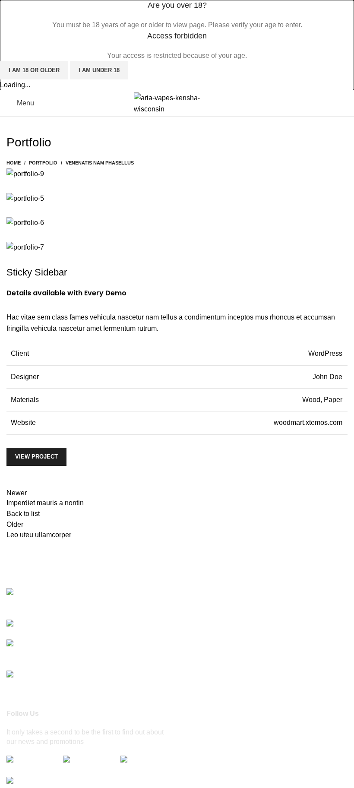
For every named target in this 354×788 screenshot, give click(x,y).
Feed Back (200, 704)
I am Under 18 (99, 70)
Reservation (202, 655)
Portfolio (43, 162)
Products (197, 623)
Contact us (199, 688)
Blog (190, 671)
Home (13, 162)
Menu (192, 639)
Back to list (23, 513)
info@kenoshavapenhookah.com (56, 656)
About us (197, 607)
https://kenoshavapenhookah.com (90, 675)
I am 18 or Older (34, 70)
